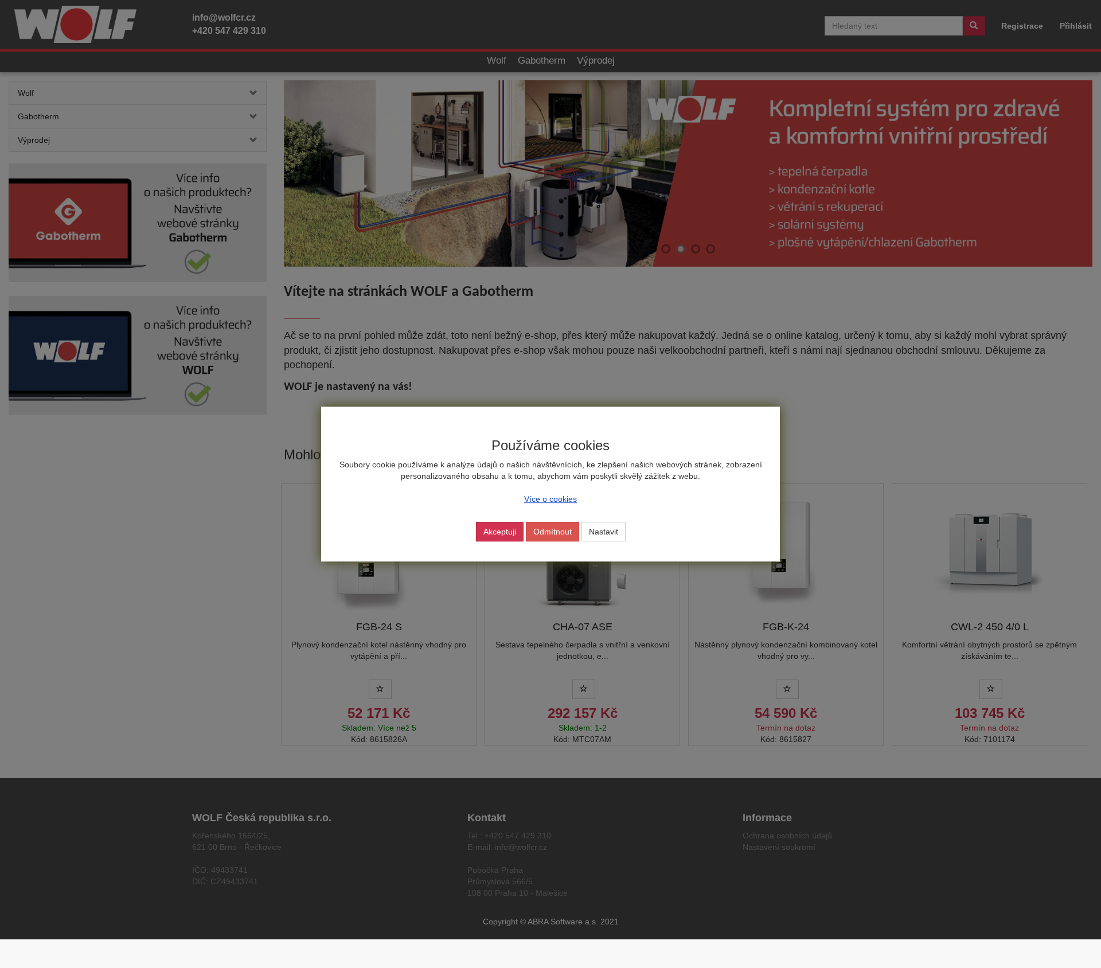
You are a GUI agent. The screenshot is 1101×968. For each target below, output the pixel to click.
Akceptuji (499, 531)
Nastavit (603, 531)
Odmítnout (552, 531)
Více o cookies (550, 498)
